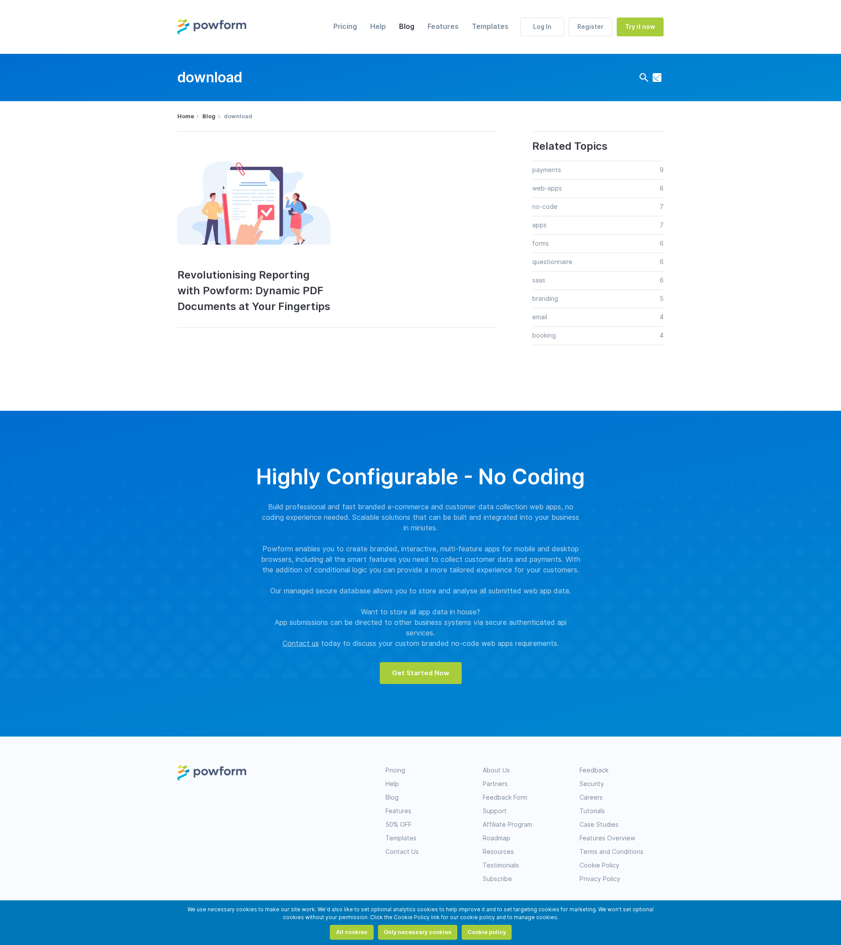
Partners (495, 783)
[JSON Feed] (657, 77)
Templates (490, 26)
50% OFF (398, 824)
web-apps (547, 188)
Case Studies (599, 824)
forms (540, 243)
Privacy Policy (600, 878)
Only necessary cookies (418, 931)
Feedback (594, 770)
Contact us (301, 643)
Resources (498, 851)
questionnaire (552, 261)
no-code (545, 206)
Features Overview (607, 838)
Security (592, 783)
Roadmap (496, 838)
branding (545, 298)
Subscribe (497, 878)
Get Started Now (420, 673)
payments (546, 169)
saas (538, 280)
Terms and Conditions (611, 851)
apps (539, 225)
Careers (591, 797)
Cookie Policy (599, 865)
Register (590, 26)
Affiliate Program (507, 824)
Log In (542, 26)
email (539, 317)
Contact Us (402, 851)
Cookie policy (486, 931)
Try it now (640, 26)
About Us (496, 770)
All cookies (351, 931)
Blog (406, 26)
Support (495, 811)
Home (185, 116)
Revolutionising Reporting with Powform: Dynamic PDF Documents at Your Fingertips (253, 290)
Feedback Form (505, 797)
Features (443, 26)
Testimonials (501, 865)
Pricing (345, 26)
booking (544, 335)
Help (378, 26)
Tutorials (592, 811)
